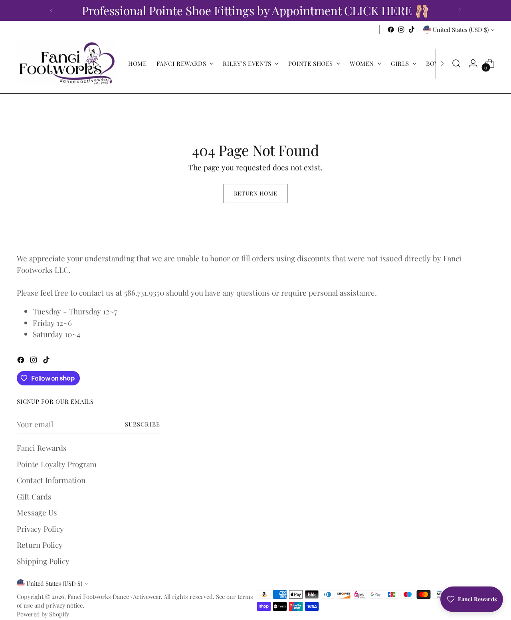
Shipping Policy (43, 561)
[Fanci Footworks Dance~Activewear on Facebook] (390, 29)
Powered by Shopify (43, 614)
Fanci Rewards (42, 447)
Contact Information (51, 480)
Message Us (37, 512)
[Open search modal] (456, 63)
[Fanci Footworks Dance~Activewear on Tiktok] (411, 29)
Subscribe (142, 424)
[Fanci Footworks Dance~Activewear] (67, 63)
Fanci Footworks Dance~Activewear (114, 596)
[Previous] (51, 10)
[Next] (460, 10)
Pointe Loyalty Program (57, 464)
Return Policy (40, 544)
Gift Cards (34, 496)
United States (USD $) (461, 30)
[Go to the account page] (473, 63)
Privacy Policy (40, 528)
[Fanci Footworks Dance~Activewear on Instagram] (401, 29)
